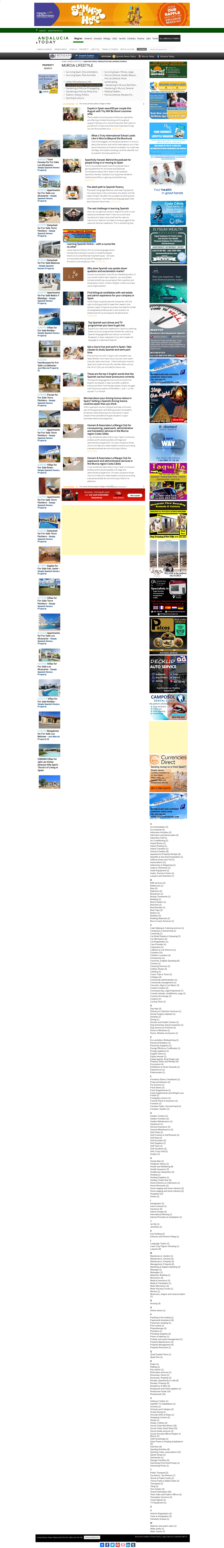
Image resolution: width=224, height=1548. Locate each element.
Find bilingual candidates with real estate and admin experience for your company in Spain (110, 295)
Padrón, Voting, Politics (77, 94)
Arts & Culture (127, 49)
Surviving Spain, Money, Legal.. (119, 71)
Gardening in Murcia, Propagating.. (83, 88)
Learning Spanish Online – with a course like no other (91, 245)
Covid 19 (73, 49)
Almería (88, 38)
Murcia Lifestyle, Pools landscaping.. (115, 80)
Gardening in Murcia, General (119, 88)
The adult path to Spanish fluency (105, 187)
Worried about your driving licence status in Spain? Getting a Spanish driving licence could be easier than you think (108, 401)
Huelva (140, 38)
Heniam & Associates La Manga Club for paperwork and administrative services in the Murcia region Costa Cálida (110, 461)
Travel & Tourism (110, 49)
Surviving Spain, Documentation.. (82, 71)
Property (84, 49)
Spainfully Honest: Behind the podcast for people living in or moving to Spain (108, 161)
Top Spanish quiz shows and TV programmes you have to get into (106, 324)
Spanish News (60, 49)
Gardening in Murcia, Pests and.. (82, 91)
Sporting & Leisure (75, 97)
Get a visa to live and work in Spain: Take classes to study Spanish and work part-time (109, 349)
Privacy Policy (156, 1537)
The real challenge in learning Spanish (108, 208)
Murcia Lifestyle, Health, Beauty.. (120, 75)
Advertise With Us (181, 1537)
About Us (170, 1537)
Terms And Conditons (142, 1537)
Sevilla (122, 38)
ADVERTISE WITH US (55, 31)
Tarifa (155, 38)
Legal (164, 1537)
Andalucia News (44, 49)
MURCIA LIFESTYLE (75, 61)
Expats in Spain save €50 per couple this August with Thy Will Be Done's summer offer (109, 111)
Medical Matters (112, 91)
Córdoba (131, 38)
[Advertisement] (103, 530)
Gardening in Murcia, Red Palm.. (121, 85)
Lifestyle (95, 49)
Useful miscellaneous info (78, 81)
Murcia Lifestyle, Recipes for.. (118, 94)
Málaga (106, 38)
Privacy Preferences (92, 1537)
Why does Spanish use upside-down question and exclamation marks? (107, 270)
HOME (64, 61)
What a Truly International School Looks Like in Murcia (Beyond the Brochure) (113, 137)
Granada (98, 38)
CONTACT (42, 31)
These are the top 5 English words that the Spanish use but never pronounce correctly (110, 375)
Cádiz (114, 38)
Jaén (148, 38)
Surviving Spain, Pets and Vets (81, 75)
